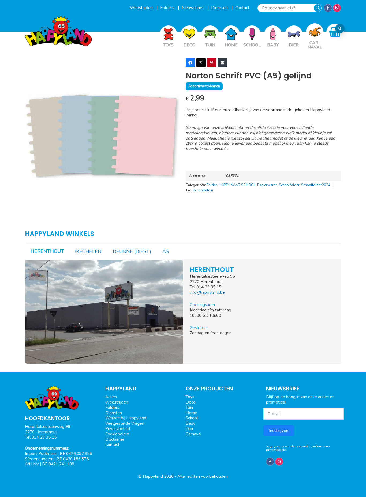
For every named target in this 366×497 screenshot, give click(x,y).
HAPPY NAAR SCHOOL (237, 185)
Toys (190, 397)
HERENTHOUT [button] (47, 251)
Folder (212, 185)
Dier (189, 428)
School (192, 418)
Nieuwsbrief (193, 7)
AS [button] (165, 251)
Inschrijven (278, 431)
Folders (167, 7)
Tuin (189, 407)
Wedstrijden (142, 7)
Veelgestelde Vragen (124, 423)
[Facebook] (190, 62)
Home (191, 413)
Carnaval (193, 434)
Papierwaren (267, 185)
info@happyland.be (207, 292)
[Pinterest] (211, 62)
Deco (191, 402)
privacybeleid (276, 450)
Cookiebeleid (117, 434)
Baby (190, 423)
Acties (111, 397)
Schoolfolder (289, 185)
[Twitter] (201, 62)
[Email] (222, 62)
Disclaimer (114, 439)
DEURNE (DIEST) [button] (132, 251)
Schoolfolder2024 (315, 185)
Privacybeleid (117, 428)
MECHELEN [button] (88, 251)
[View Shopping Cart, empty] (335, 32)
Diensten (220, 7)
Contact (242, 7)
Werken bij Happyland (125, 418)
